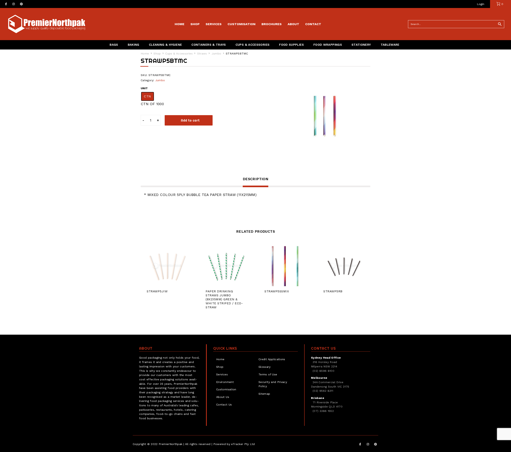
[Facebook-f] (6, 4)
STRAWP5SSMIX (276, 291)
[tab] (255, 181)
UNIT (144, 88)
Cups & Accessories (178, 53)
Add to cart (190, 120)
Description (255, 179)
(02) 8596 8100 (323, 370)
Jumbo (216, 53)
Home (145, 53)
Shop (157, 53)
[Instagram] (13, 4)
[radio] (147, 96)
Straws (202, 53)
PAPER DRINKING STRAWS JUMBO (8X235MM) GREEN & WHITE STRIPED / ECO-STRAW (224, 299)
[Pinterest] (21, 4)
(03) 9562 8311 (323, 390)
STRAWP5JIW (157, 291)
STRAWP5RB (333, 291)
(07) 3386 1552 (323, 410)
